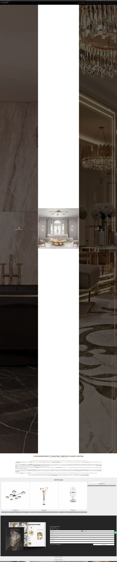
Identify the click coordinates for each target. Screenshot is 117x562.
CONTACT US (4, 0)
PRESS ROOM (109, 0)
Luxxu (101, 484)
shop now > (108, 485)
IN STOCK (114, 0)
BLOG (106, 0)
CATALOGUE (9, 0)
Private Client (58, 529)
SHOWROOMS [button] (91, 0)
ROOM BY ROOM (103, 0)
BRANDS (87, 0)
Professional (52, 529)
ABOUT (2, 0)
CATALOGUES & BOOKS (97, 0)
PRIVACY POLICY (58, 544)
